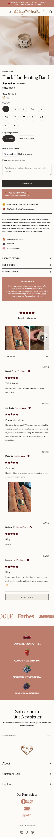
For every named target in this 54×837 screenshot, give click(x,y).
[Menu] (3, 11)
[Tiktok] (27, 832)
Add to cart (27, 183)
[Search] (10, 11)
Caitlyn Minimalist (30, 825)
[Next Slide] (46, 338)
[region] (27, 338)
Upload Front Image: (10, 148)
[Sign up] (48, 735)
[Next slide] (50, 3)
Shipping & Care (10, 271)
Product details (11, 258)
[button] (17, 338)
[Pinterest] (32, 832)
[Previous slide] (3, 3)
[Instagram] (22, 832)
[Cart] (50, 11)
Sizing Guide (8, 265)
